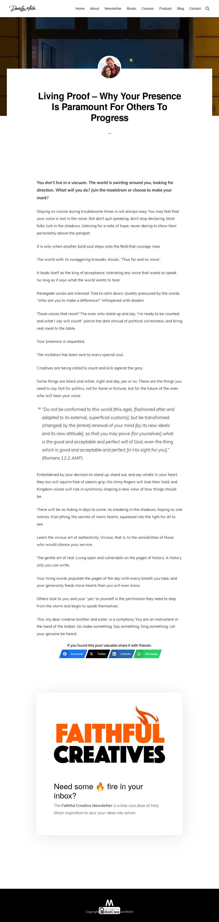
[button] (207, 8)
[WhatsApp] (153, 916)
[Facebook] (22, 916)
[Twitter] (66, 916)
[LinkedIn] (110, 916)
